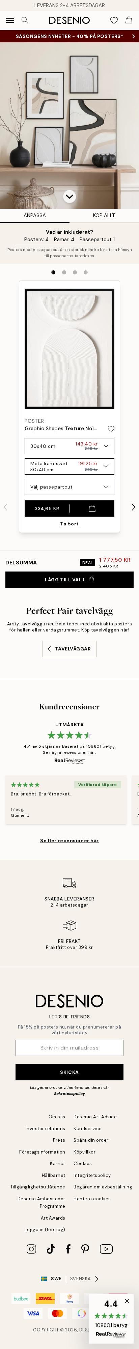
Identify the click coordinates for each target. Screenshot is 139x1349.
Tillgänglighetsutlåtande (37, 1187)
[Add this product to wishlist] (111, 429)
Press (59, 1140)
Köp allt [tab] (104, 215)
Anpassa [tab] (35, 215)
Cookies (83, 1163)
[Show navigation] (10, 20)
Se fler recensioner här (69, 840)
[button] (69, 196)
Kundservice (88, 1129)
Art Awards (53, 1218)
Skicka (69, 1072)
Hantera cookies (92, 1199)
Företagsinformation (42, 1152)
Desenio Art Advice (95, 1117)
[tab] (53, 272)
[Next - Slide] (133, 507)
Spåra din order (91, 1140)
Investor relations (45, 1129)
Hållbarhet (53, 1175)
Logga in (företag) (45, 1229)
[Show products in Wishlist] (114, 20)
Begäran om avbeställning (103, 1187)
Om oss (57, 1117)
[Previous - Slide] (5, 507)
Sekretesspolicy (69, 1093)
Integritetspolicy (92, 1175)
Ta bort (69, 524)
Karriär (57, 1163)
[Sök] (25, 20)
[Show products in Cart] (128, 20)
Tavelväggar (73, 649)
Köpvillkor (84, 1152)
